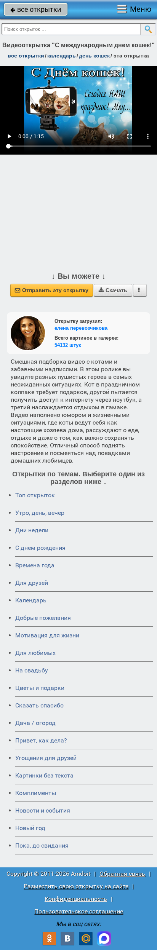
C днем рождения (40, 547)
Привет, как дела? (41, 740)
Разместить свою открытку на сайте (76, 886)
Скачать (113, 290)
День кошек (94, 56)
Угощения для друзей (46, 758)
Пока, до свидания (42, 845)
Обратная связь (122, 873)
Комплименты (35, 793)
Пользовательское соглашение (78, 911)
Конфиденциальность (76, 898)
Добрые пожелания (43, 617)
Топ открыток (35, 495)
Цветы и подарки (39, 687)
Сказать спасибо (39, 705)
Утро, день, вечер (39, 512)
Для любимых (35, 652)
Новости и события (42, 810)
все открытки (35, 9)
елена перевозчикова (80, 328)
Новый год (30, 828)
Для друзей (31, 582)
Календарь (61, 56)
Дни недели (31, 530)
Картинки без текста (44, 775)
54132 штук (67, 345)
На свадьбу (31, 670)
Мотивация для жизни (47, 635)
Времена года (34, 565)
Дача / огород (35, 722)
